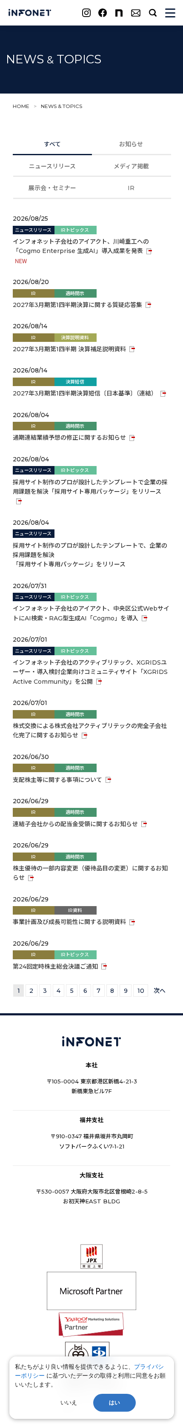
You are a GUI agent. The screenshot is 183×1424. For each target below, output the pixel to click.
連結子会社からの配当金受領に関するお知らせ (75, 824)
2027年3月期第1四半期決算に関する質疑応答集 (77, 305)
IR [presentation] (131, 188)
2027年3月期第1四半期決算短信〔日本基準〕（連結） (85, 393)
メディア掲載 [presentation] (131, 166)
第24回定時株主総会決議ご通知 (55, 966)
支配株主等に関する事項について (57, 780)
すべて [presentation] (52, 144)
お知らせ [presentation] (131, 144)
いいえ (68, 1402)
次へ (160, 991)
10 (140, 991)
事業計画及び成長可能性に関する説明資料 (69, 922)
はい (114, 1402)
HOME (21, 106)
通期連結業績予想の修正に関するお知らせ (69, 437)
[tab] (52, 143)
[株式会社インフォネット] (30, 13)
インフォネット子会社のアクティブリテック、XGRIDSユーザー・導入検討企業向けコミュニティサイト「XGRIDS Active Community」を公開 (90, 672)
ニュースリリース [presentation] (52, 166)
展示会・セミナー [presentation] (52, 188)
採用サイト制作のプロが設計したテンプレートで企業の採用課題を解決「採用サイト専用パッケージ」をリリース (90, 486)
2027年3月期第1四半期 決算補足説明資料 (69, 349)
